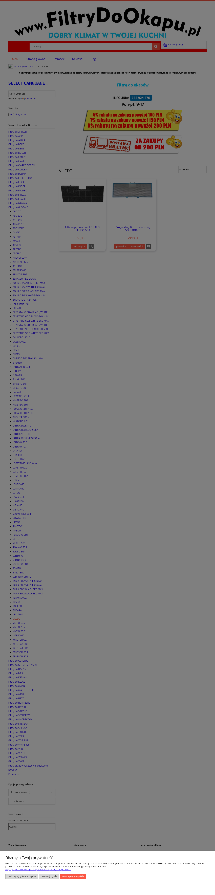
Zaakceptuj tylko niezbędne (22, 876)
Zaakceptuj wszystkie (73, 876)
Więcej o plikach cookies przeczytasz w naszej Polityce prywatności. (38, 869)
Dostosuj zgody (49, 876)
